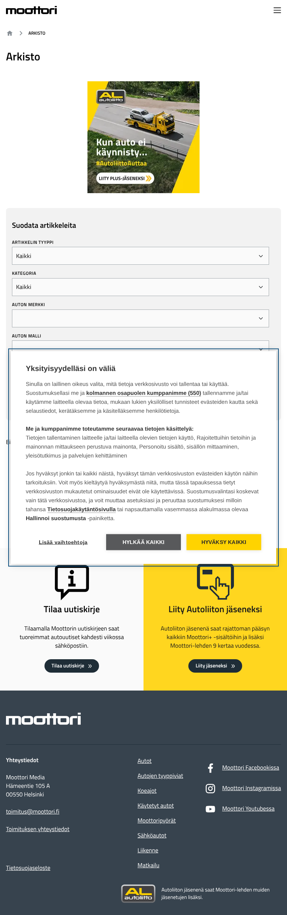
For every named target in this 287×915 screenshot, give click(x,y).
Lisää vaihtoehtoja (63, 542)
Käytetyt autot (156, 805)
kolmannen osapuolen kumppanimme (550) (143, 393)
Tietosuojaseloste (28, 868)
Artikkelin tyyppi (33, 242)
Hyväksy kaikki (224, 542)
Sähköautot (152, 835)
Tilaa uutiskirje (68, 666)
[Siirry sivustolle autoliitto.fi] (138, 893)
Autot (145, 761)
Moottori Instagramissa (251, 788)
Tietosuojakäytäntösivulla (81, 509)
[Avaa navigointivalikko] (277, 11)
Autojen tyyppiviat (160, 775)
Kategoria (24, 273)
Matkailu (148, 865)
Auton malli (26, 336)
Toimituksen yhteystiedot (38, 829)
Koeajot (147, 790)
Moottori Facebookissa (250, 767)
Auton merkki (28, 304)
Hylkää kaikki (144, 542)
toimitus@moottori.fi (32, 812)
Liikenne (148, 850)
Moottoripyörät (157, 820)
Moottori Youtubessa (248, 808)
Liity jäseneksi (211, 666)
